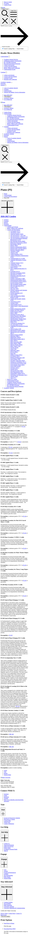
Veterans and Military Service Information (14, 92)
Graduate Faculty (8, 78)
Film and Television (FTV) (17, 286)
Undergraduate (4, 56)
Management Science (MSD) (17, 330)
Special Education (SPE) (16, 370)
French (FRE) (13, 294)
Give (5, 869)
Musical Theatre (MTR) (16, 344)
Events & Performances (10, 872)
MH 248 (11, 734)
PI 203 (24, 533)
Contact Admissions (9, 823)
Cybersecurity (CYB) (15, 265)
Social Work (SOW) (15, 366)
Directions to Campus (9, 819)
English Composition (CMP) (17, 278)
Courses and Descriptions (10, 66)
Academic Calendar (6, 82)
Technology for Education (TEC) (18, 375)
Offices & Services (8, 846)
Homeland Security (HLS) (17, 314)
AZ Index (6, 3)
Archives (6, 219)
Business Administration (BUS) (18, 247)
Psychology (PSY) (15, 356)
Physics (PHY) (14, 352)
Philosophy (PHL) (15, 350)
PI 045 (19, 442)
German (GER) (14, 303)
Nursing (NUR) (14, 347)
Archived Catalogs (8, 108)
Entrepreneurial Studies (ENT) (18, 280)
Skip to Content (8, 2)
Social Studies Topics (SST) (17, 365)
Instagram (6, 797)
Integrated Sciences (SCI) (16, 317)
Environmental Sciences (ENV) (18, 281)
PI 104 (24, 516)
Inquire (5, 773)
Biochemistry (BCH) (15, 244)
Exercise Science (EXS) (16, 283)
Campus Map (7, 820)
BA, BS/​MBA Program (13, 385)
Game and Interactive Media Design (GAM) (17, 296)
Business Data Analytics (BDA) (18, 248)
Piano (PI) (12, 353)
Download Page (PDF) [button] (10, 928)
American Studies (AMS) (16, 234)
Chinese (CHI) (14, 252)
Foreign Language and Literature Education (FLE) (18, 290)
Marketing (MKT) (15, 336)
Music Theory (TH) (15, 346)
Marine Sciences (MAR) (16, 334)
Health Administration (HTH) (17, 309)
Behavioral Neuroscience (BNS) (18, 242)
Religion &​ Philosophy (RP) (17, 357)
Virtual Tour (7, 822)
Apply (5, 770)
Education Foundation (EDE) (17, 273)
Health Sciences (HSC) (16, 311)
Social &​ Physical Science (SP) (18, 363)
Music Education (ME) (16, 342)
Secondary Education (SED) (17, 360)
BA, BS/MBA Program (10, 62)
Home (5, 193)
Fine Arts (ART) (14, 288)
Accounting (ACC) (15, 231)
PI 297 (11, 635)
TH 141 (18, 706)
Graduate (3, 72)
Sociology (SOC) (14, 367)
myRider (6, 874)
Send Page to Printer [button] (9, 923)
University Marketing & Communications (14, 908)
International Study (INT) (16, 320)
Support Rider (7, 774)
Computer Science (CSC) (16, 263)
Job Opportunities (8, 875)
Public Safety (7, 848)
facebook (6, 794)
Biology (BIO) (14, 245)
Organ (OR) (13, 349)
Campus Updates (8, 902)
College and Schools (9, 65)
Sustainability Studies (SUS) (17, 373)
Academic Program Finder (10, 849)
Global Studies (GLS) (15, 304)
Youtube (6, 798)
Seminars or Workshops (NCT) (18, 362)
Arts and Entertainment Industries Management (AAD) (18, 239)
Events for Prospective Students (12, 818)
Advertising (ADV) (15, 232)
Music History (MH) (15, 343)
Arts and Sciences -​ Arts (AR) (18, 235)
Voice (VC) (13, 378)
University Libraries (9, 906)
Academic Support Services (11, 59)
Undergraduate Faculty (10, 69)
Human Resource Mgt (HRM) (18, 316)
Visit (5, 772)
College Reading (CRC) (16, 254)
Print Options (8, 106)
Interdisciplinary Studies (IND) (18, 319)
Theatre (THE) (14, 376)
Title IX (6, 850)
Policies (3, 85)
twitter (5, 795)
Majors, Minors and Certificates (12, 68)
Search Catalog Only (9, 48)
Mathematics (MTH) (15, 337)
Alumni (6, 871)
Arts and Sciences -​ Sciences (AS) (19, 237)
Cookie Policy (12, 913)
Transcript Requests (9, 845)
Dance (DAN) (14, 267)
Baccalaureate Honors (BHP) (17, 241)
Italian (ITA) (13, 321)
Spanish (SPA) (14, 369)
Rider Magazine (8, 905)
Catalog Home (7, 5)
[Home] (3, 7)
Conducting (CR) (14, 264)
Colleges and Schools (12, 227)
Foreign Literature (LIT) (16, 293)
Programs (3, 83)
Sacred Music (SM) (15, 359)
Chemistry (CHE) (14, 251)
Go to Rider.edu (8, 109)
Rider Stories (7, 877)
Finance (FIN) (14, 287)
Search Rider (20, 48)
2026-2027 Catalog (8, 216)
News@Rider (7, 903)
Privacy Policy (4, 913)
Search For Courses (12, 379)
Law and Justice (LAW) (16, 324)
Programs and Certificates (10, 79)
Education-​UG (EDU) (16, 274)
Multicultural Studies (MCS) (17, 339)
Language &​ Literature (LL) (17, 323)
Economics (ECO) (15, 271)
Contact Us (7, 843)
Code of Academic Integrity (11, 88)
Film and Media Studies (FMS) (18, 284)
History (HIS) (13, 313)
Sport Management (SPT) (16, 372)
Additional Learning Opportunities (12, 61)
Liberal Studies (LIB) (15, 329)
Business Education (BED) (17, 250)
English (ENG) (14, 277)
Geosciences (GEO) (15, 301)
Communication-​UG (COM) (17, 258)
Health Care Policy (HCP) (17, 310)
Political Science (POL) (16, 355)
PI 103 (23, 426)
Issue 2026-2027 (8, 105)
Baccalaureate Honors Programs (12, 63)
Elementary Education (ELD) (17, 275)
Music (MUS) (13, 340)
